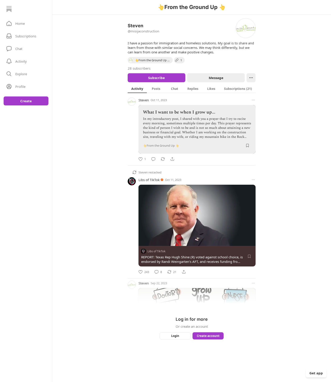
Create (26, 101)
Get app (316, 373)
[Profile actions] (251, 77)
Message (216, 77)
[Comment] (153, 159)
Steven (143, 100)
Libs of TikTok (149, 179)
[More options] (253, 100)
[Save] (247, 145)
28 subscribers (139, 68)
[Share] (172, 159)
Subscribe (156, 77)
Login (175, 336)
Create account (208, 336)
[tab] (137, 88)
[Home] (9, 9)
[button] (26, 23)
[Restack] (163, 159)
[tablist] (192, 88)
